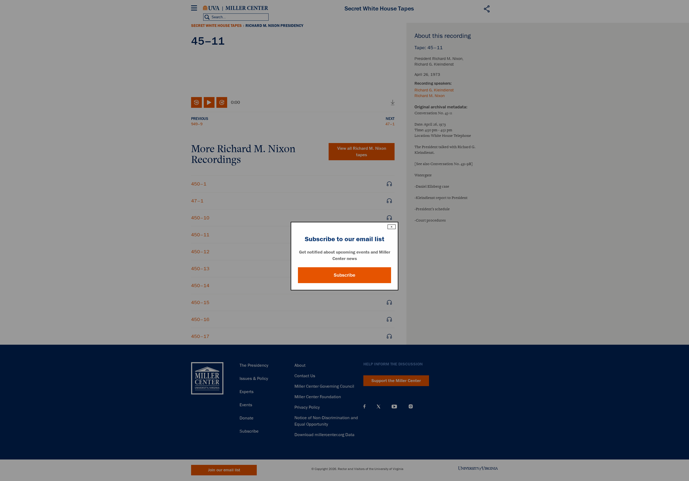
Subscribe (344, 275)
